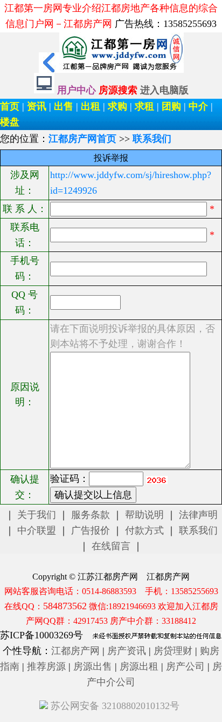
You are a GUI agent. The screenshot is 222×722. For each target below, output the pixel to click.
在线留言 (111, 546)
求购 (117, 106)
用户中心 (76, 90)
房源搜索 (119, 90)
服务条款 (90, 514)
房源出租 (139, 666)
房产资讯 (126, 650)
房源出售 (92, 666)
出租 (90, 106)
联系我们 (198, 530)
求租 (144, 106)
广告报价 (90, 530)
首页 (9, 106)
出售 (63, 106)
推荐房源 (46, 666)
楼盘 (9, 122)
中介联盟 (36, 530)
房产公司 (185, 666)
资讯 (36, 106)
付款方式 (144, 530)
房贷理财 (173, 650)
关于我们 (36, 514)
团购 (171, 106)
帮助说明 (144, 514)
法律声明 (198, 514)
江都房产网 (75, 650)
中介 (198, 106)
